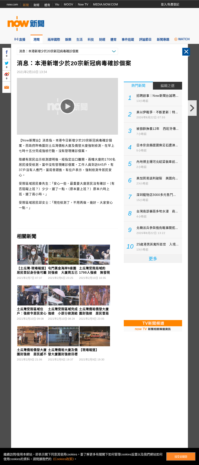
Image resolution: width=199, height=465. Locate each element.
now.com (12, 4)
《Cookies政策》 (62, 459)
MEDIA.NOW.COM (105, 4)
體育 (47, 5)
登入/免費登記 (170, 4)
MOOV (68, 4)
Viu (57, 4)
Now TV (83, 4)
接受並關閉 (181, 456)
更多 (153, 258)
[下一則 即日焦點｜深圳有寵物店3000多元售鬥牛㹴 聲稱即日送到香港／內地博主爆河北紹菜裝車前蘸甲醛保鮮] (192, 108)
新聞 (26, 5)
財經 (36, 5)
